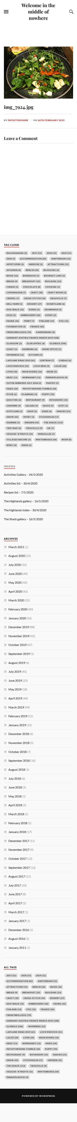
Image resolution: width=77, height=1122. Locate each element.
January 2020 (17, 618)
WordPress (47, 1096)
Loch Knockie (51, 1032)
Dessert (57, 998)
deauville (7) (58, 298)
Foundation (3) (16, 326)
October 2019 (17, 644)
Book (56, 987)
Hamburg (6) (29, 349)
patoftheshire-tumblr (23, 1049)
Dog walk (15, 1003)
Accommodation (20, 981)
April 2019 (15, 698)
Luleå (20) (60, 366)
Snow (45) (13, 417)
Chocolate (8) (32, 287)
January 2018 (17, 832)
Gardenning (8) (45, 332)
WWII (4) (12, 445)
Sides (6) (47, 411)
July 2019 (14, 671)
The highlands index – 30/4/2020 (25, 510)
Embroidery (39, 1003)
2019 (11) (66, 253)
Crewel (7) (13, 298)
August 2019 (16, 662)
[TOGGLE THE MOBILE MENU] (6, 12)
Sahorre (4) (14, 405)
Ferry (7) (29, 321)
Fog (31, 1009)
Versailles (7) (46, 434)
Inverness (36, 1026)
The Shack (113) (53, 422)
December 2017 (18, 841)
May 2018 (14, 796)
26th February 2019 (51, 120)
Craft (13, 998)
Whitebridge (48, 1071)
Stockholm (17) (49, 417)
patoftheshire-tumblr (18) (39, 388)
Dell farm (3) (14, 304)
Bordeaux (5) (31, 275)
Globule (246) (58, 343)
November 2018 (18, 743)
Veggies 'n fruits (20, 1071)
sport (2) (28, 417)
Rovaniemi (39, 1054)
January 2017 (17, 921)
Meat (12, 1043)
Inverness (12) (15, 355)
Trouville (38, 1066)
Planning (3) (29, 394)
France (47, 1009)
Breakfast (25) (31, 281)
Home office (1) (51, 349)
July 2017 (14, 885)
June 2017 (15, 894)
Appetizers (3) (15, 264)
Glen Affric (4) (36, 343)
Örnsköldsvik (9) (56, 377)
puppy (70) (48, 394)
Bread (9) (12, 281)
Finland (14, 1009)
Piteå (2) (12, 394)
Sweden (55, 1060)
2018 (26, 975)
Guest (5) (12, 349)
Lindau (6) (65, 360)
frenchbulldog (19, 1015)
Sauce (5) (48, 405)
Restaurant (16, 1054)
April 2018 (15, 805)
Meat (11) (12, 377)
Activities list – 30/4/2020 (20, 483)
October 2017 (17, 858)
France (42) (37, 326)
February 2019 (17, 716)
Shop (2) (32, 411)
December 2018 (18, 734)
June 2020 (15, 573)
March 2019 (16, 707)
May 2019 (14, 689)
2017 (11, 975)
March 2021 (16, 547)
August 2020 (16, 555)
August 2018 (16, 769)
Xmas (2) (26, 445)
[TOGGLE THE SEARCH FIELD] (71, 12)
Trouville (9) (34, 428)
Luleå (13, 1037)
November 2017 (18, 849)
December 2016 (18, 930)
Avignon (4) (14, 270)
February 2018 (17, 823)
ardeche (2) (36, 264)
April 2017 (15, 903)
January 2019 (17, 725)
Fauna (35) (13, 321)
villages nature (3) (19, 439)
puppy (51, 1049)
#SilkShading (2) (17, 253)
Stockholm (33, 1060)
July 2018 (14, 778)
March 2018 (16, 814)
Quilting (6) (14, 400)
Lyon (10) (12, 371)
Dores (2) (34, 309)
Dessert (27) (34, 304)
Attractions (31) (58, 264)
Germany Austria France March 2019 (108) (33, 338)
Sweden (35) (32, 422)
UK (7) (50, 428)
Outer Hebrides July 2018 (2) (24, 383)
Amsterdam (47, 981)
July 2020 (14, 564)
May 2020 (14, 582)
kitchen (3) (35, 355)
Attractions (17, 987)
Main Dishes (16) (32, 371)
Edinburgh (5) (53, 309)
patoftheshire (18, 120)
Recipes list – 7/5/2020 (18, 492)
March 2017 (16, 912)
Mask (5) (52, 371)
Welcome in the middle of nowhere (38, 11)
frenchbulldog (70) (19, 332)
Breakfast (31, 992)
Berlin (39, 987)
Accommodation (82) (33, 258)
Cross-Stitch (34, 998)
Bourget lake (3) (54, 275)
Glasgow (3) (14, 343)
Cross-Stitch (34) (35, 298)
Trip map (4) (14, 428)
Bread (12, 992)
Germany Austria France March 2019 (33, 1020)
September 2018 (19, 760)
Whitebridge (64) (46, 439)
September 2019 (19, 653)
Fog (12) (64, 321)
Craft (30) (37, 292)
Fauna (59, 1003)
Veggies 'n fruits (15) (20, 434)
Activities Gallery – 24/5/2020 (23, 474)
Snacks (60, 1054)
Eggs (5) (11, 315)
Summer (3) (13, 422)
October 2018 (17, 751)
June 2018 (15, 787)
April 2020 (15, 591)
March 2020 (16, 600)
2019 (41, 975)
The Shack (16, 1066)
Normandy (31, 1043)
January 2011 (17, 947)
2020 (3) (11, 258)
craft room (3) (57, 292)
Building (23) (53, 281)
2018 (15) (52, 253)
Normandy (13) (31, 377)
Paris (51, 1043)
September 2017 (19, 867)
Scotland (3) (14, 411)
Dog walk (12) (15, 309)
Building (53, 992)
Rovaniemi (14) (59, 400)
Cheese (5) (12, 287)
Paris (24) (12, 388)
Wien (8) (66, 439)
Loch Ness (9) (42, 366)
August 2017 (16, 876)
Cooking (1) (52, 287)
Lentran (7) (47, 360)
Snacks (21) (63, 411)
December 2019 (18, 627)
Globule (15, 1026)
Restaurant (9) (35, 400)
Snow (13, 1060)
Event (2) (50, 315)
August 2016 (16, 938)
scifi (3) (63, 405)
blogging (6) (51, 270)
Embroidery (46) (31, 315)
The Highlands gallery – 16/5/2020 (26, 501)
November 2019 (18, 636)
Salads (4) (32, 405)
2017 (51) (37, 253)
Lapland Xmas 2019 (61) (21, 360)
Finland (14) (46, 321)
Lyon (28, 1037)
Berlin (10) (32, 270)
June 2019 (15, 680)
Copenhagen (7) (16, 292)
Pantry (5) (52, 383)
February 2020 (17, 609)
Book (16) (12, 275)
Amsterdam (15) (61, 258)
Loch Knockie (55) (18, 366)
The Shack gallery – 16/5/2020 (23, 519)
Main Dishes (49, 1037)
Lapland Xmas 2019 (21, 1032)
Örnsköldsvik (17, 1077)
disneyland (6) (56, 304)
